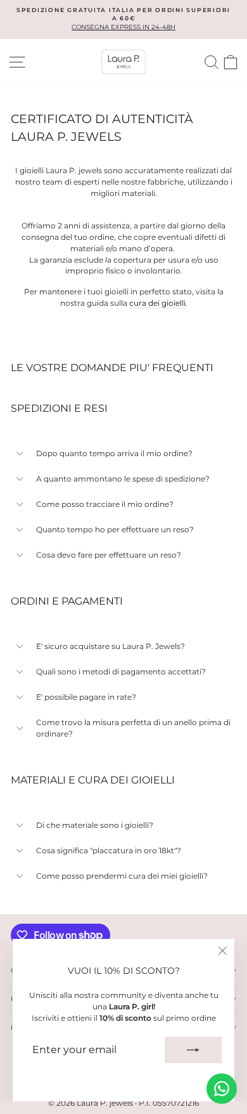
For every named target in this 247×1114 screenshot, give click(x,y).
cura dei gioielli (157, 303)
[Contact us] (221, 1088)
